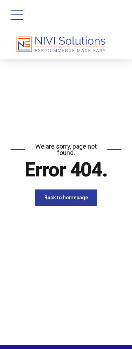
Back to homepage (66, 197)
